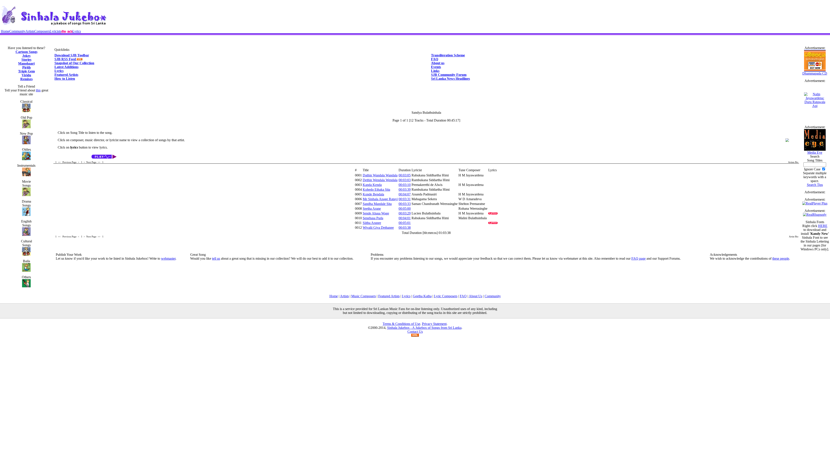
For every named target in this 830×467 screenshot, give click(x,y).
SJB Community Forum (448, 75)
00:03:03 (405, 180)
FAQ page (638, 258)
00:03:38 (405, 227)
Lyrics (76, 31)
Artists (30, 31)
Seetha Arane (372, 208)
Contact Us (415, 331)
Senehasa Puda (373, 218)
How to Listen (64, 78)
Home (5, 31)
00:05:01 (405, 223)
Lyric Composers (445, 296)
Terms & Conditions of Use (401, 324)
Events (436, 67)
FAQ (434, 59)
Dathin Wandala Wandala (380, 175)
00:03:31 (405, 199)
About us (437, 63)
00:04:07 (405, 194)
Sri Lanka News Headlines (450, 78)
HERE (822, 226)
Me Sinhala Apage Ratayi (380, 199)
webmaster (168, 258)
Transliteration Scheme (448, 55)
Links (435, 71)
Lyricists (55, 31)
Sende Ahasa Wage (376, 213)
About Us (475, 296)
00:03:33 (405, 204)
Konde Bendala (373, 194)
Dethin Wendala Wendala (380, 180)
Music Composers (363, 296)
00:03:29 (405, 213)
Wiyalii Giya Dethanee (378, 227)
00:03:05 (405, 175)
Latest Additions (66, 67)
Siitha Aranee (372, 223)
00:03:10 (405, 185)
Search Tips (815, 185)
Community (17, 31)
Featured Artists (66, 75)
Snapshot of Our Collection (74, 63)
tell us (216, 258)
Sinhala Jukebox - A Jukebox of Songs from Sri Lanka (424, 327)
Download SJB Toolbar (71, 55)
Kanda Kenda (372, 185)
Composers (42, 31)
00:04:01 (405, 218)
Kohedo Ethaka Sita (376, 189)
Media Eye (814, 152)
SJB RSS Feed (65, 59)
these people (780, 258)
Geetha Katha (422, 296)
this (38, 90)
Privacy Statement (434, 324)
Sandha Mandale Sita (377, 204)
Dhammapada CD (814, 73)
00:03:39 (405, 189)
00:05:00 (405, 208)
